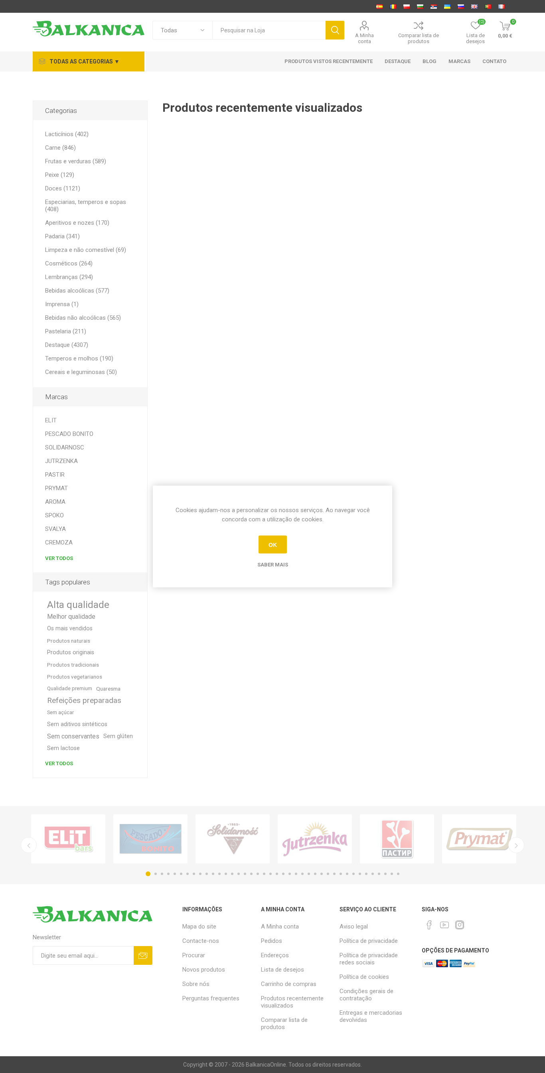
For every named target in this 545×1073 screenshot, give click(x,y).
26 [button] (309, 874)
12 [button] (219, 874)
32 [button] (347, 874)
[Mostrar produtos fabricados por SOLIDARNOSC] (232, 838)
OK (273, 544)
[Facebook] (429, 925)
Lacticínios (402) (67, 134)
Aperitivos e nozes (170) (77, 222)
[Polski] (406, 6)
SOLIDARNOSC (64, 447)
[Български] (420, 6)
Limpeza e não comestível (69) (85, 249)
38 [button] (385, 874)
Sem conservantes (73, 736)
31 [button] (341, 874)
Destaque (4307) (66, 344)
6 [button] (181, 874)
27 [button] (315, 874)
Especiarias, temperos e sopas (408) (85, 205)
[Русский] (460, 6)
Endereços (275, 955)
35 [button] (366, 874)
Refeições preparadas (84, 700)
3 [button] (162, 874)
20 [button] (270, 874)
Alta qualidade (78, 604)
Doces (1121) (62, 188)
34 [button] (360, 874)
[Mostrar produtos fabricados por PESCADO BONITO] (150, 838)
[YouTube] (444, 925)
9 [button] (200, 874)
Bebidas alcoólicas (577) (77, 290)
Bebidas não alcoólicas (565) (83, 317)
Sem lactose (63, 748)
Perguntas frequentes (210, 998)
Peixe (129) (59, 174)
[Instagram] (459, 925)
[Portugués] (488, 6)
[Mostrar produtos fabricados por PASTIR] (397, 838)
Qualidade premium (69, 688)
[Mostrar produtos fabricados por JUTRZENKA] (315, 838)
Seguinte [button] (516, 845)
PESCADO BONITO (69, 434)
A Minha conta (364, 38)
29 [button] (328, 874)
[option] (68, 838)
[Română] (393, 6)
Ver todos (59, 558)
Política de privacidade (369, 940)
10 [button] (206, 874)
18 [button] (258, 874)
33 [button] (353, 874)
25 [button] (302, 874)
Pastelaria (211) (65, 331)
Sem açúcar (60, 712)
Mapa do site (199, 926)
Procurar (193, 955)
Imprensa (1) (62, 304)
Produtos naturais (68, 640)
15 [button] (238, 874)
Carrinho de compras (288, 984)
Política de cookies (364, 976)
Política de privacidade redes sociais (369, 959)
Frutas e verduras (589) (75, 161)
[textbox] (269, 30)
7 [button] (187, 874)
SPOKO (54, 515)
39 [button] (392, 874)
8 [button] (194, 874)
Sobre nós (195, 984)
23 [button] (289, 874)
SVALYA (55, 529)
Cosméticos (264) (69, 263)
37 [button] (379, 874)
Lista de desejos (282, 969)
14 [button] (232, 874)
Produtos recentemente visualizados (292, 1002)
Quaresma (108, 688)
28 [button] (321, 874)
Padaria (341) (62, 236)
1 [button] (148, 873)
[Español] (379, 6)
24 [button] (296, 874)
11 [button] (213, 874)
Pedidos (271, 940)
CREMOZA (59, 542)
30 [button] (334, 874)
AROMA (55, 501)
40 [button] (398, 874)
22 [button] (283, 874)
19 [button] (264, 874)
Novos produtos (203, 969)
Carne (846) (60, 147)
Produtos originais (70, 652)
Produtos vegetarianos (74, 676)
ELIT (51, 420)
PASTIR (55, 474)
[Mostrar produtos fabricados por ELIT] (68, 838)
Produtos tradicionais (73, 664)
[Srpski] (433, 6)
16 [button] (245, 874)
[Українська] (447, 6)
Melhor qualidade (71, 616)
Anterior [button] (29, 845)
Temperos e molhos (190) (79, 358)
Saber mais (272, 565)
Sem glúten (118, 736)
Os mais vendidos (70, 628)
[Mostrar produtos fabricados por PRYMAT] (479, 838)
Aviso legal (354, 926)
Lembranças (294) (69, 277)
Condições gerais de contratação (366, 995)
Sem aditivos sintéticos (77, 724)
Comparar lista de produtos (418, 38)
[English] (474, 6)
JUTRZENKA (61, 461)
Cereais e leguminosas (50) (81, 372)
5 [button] (175, 874)
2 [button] (155, 874)
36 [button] (372, 874)
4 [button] (168, 874)
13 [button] (226, 874)
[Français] (501, 6)
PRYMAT (56, 488)
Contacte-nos (200, 940)
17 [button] (251, 874)
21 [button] (277, 874)
